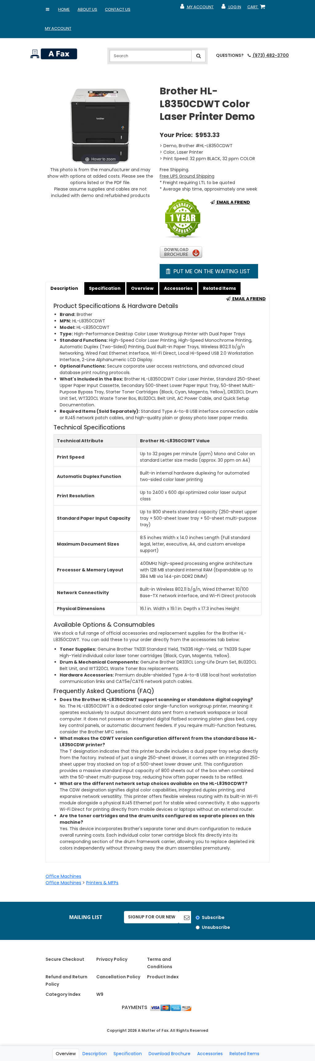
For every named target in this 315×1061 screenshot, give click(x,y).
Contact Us (117, 9)
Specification (105, 288)
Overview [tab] (66, 1054)
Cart (257, 8)
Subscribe (213, 917)
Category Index (63, 994)
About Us (87, 9)
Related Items (219, 288)
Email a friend (233, 202)
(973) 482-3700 (270, 55)
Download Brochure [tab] (169, 1054)
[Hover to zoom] (100, 125)
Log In (230, 8)
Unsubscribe (216, 927)
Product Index (163, 977)
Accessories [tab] (210, 1054)
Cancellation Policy (118, 977)
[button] (47, 9)
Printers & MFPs (102, 883)
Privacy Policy (111, 959)
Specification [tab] (128, 1054)
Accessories (178, 288)
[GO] (185, 917)
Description (64, 288)
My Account (58, 28)
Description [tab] (94, 1054)
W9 (99, 994)
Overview (142, 288)
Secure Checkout (65, 959)
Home (64, 9)
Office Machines (63, 876)
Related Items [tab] (244, 1054)
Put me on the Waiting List (211, 271)
